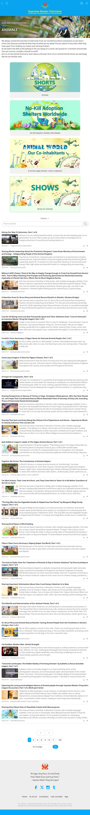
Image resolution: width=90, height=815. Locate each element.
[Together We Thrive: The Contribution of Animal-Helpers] (10, 468)
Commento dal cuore (17, 291)
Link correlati (56, 796)
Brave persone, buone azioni (20, 352)
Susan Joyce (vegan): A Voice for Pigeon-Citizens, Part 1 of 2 (27, 357)
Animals (45, 95)
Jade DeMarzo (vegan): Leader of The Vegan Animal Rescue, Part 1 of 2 (32, 442)
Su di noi (33, 796)
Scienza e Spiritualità (17, 617)
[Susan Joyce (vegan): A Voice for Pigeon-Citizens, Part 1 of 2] (10, 364)
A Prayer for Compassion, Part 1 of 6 (17, 377)
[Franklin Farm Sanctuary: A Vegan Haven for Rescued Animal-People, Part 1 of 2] (10, 345)
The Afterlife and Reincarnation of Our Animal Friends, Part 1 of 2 (30, 603)
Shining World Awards (18, 267)
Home (24, 796)
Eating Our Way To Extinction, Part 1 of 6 (19, 232)
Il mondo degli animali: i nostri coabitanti (45, 171)
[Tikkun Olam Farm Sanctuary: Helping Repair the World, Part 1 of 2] (10, 550)
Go (55, 747)
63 (60, 739)
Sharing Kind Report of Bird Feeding (17, 524)
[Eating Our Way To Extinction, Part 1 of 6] (10, 239)
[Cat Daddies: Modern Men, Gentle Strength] (10, 651)
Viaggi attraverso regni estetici (21, 246)
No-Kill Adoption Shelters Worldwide (45, 133)
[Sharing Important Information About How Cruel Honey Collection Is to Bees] (10, 591)
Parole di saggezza (16, 333)
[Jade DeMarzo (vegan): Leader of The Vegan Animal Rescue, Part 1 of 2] (10, 449)
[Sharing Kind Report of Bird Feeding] (10, 531)
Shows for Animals (45, 209)
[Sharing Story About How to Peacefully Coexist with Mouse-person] (10, 714)
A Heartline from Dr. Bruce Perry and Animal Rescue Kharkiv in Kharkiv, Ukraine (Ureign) (40, 297)
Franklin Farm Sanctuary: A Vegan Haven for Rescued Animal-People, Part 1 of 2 (36, 338)
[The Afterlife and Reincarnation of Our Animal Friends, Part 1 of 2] (10, 610)
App (66, 796)
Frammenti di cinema (17, 658)
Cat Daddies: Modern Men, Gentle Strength (20, 644)
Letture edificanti (16, 518)
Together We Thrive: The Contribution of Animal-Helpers (26, 461)
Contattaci (44, 796)
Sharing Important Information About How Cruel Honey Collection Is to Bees (35, 584)
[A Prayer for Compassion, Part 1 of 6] (10, 383)
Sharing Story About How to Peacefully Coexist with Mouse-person (31, 707)
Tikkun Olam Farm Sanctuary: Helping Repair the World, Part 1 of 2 (31, 543)
